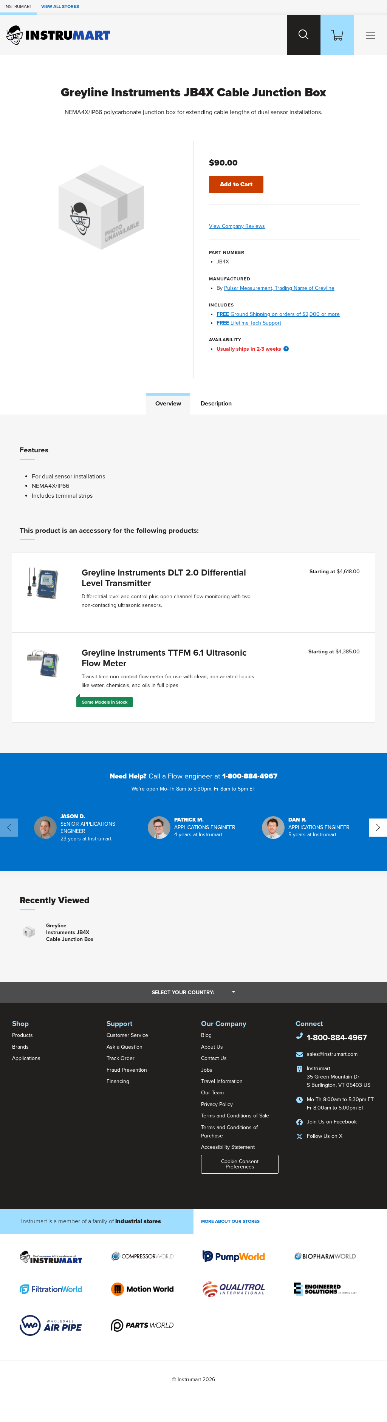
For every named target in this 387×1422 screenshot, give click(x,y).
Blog (206, 1035)
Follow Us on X (324, 1136)
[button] (286, 349)
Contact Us (214, 1058)
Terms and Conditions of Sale (235, 1116)
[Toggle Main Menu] (370, 35)
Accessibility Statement (228, 1147)
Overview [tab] (168, 403)
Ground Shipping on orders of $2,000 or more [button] (278, 314)
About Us (212, 1047)
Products (22, 1035)
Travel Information (222, 1081)
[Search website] (303, 35)
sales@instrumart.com (332, 1054)
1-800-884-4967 (249, 776)
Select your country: (193, 992)
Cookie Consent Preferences (240, 1164)
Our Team (212, 1092)
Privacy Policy (217, 1104)
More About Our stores (230, 1221)
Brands (20, 1047)
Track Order (121, 1058)
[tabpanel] (193, 584)
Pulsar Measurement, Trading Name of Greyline (279, 288)
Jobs (206, 1070)
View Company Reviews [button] (252, 226)
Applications (26, 1058)
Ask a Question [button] (124, 1047)
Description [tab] (216, 403)
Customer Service (127, 1035)
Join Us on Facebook (332, 1122)
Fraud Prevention (127, 1070)
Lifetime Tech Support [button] (249, 323)
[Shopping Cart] (337, 35)
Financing (118, 1081)
